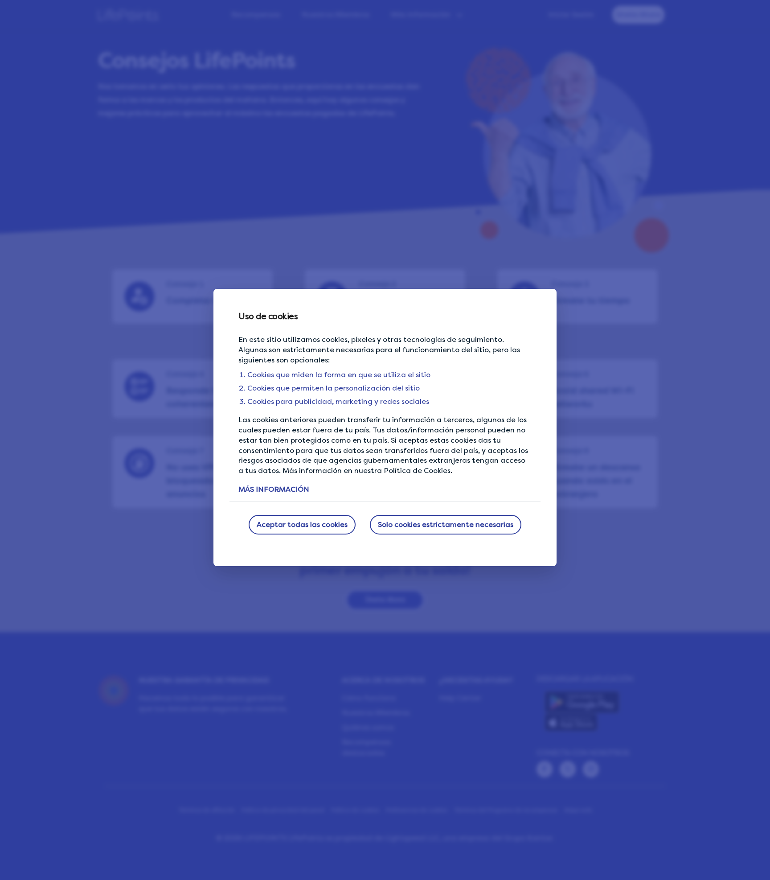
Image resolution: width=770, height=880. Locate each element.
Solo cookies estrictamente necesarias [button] (445, 524)
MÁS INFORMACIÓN (273, 489)
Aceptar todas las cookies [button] (302, 524)
